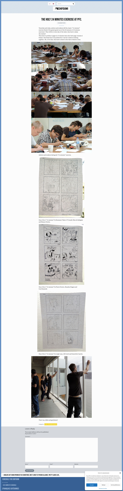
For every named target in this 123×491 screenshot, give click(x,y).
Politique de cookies (103, 488)
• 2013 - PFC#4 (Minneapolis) (51, 424)
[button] (120, 473)
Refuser (103, 485)
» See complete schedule (9, 485)
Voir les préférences (115, 485)
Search (73, 3)
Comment (27, 436)
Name (27, 464)
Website (76, 464)
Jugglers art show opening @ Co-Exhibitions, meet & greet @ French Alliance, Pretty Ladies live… (32, 475)
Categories (41, 424)
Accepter (92, 485)
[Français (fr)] (50, 4)
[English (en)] (53, 4)
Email (51, 464)
